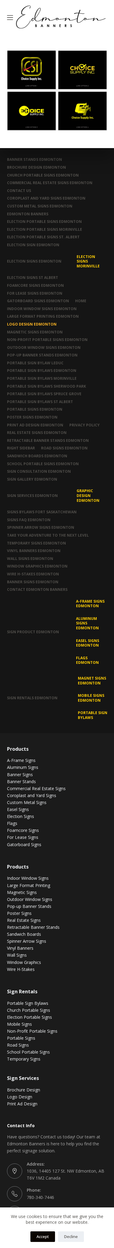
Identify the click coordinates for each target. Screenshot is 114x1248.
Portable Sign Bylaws (92, 715)
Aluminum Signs (22, 767)
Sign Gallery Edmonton (32, 479)
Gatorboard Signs (24, 844)
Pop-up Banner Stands (29, 906)
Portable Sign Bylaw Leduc (35, 363)
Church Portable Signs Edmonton (43, 175)
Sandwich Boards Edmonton (37, 456)
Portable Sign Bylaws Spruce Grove (44, 394)
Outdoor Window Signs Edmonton (44, 347)
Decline (71, 1236)
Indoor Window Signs (28, 878)
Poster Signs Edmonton (32, 417)
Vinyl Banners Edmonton (33, 550)
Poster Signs (19, 913)
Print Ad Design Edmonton (35, 425)
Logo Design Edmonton (32, 324)
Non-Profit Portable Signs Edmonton (47, 339)
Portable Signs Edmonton (34, 409)
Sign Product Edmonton (33, 631)
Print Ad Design (22, 1104)
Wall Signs (17, 955)
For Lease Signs (22, 837)
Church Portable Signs (28, 1010)
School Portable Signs (28, 1052)
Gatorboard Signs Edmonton (38, 301)
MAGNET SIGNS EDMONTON (92, 681)
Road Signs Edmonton (64, 448)
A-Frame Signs (21, 760)
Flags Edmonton (87, 660)
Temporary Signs (23, 1059)
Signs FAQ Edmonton (28, 520)
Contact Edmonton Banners (37, 589)
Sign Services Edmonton (32, 495)
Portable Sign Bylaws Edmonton (41, 370)
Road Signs (18, 1045)
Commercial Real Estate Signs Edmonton (49, 182)
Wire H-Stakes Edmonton (33, 574)
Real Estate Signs (24, 920)
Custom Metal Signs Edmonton (39, 206)
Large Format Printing (28, 885)
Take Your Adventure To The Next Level (48, 535)
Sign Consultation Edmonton (39, 471)
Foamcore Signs (23, 830)
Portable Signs (21, 1038)
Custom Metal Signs (27, 802)
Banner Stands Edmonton (34, 159)
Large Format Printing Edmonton (43, 316)
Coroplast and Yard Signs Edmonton (46, 198)
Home (80, 301)
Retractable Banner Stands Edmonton (48, 440)
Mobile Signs (19, 1024)
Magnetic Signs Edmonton (35, 332)
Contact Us (19, 190)
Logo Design (19, 1097)
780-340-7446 (40, 1197)
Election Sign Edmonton (33, 245)
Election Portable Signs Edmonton (44, 221)
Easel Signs (18, 809)
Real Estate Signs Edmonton (37, 432)
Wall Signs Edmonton (30, 558)
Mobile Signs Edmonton (91, 698)
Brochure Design (23, 1090)
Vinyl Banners (20, 948)
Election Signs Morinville (88, 261)
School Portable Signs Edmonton (43, 464)
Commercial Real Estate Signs (36, 788)
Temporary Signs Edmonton (36, 543)
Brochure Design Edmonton (36, 167)
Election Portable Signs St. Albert (43, 237)
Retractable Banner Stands (33, 927)
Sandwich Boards (24, 934)
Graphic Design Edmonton (88, 495)
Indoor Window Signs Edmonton (42, 308)
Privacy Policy (84, 425)
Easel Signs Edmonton (87, 643)
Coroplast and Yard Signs (31, 795)
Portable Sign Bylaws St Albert (40, 401)
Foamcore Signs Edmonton (35, 285)
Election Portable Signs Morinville (44, 229)
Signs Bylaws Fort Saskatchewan (42, 512)
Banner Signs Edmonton (32, 582)
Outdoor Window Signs (29, 899)
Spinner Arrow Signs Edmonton (40, 527)
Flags (12, 823)
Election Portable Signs (29, 1017)
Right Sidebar (21, 448)
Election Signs (20, 816)
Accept (42, 1236)
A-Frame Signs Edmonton (90, 604)
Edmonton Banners (27, 214)
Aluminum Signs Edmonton (87, 623)
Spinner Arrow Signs (26, 941)
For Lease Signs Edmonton (34, 293)
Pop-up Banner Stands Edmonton (42, 355)
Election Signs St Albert (32, 277)
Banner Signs (20, 774)
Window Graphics (24, 962)
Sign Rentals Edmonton (32, 697)
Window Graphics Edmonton (37, 566)
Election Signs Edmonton (34, 261)
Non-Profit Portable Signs (32, 1031)
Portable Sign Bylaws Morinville (42, 378)
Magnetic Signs (22, 892)
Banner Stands (21, 781)
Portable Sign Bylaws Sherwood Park (46, 386)
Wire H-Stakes (21, 969)
